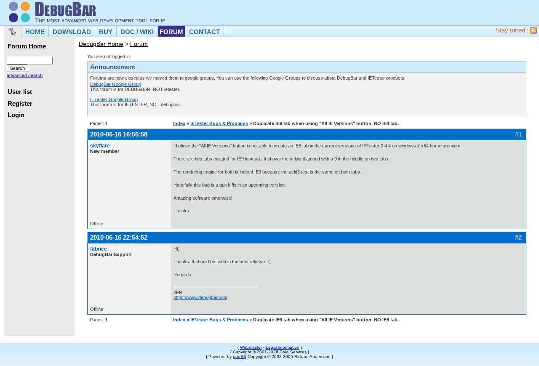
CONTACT (204, 31)
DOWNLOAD (72, 31)
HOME (35, 31)
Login (16, 115)
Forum (139, 43)
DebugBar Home (101, 43)
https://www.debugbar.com (200, 297)
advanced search (25, 75)
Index (179, 123)
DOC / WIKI (137, 31)
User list (20, 91)
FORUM (171, 31)
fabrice (98, 249)
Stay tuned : (513, 30)
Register (20, 103)
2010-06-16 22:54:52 (118, 237)
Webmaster (251, 347)
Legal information (282, 347)
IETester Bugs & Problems (219, 123)
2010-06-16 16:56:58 (118, 134)
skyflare (100, 146)
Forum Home (27, 46)
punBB (239, 356)
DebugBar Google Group (115, 84)
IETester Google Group (114, 99)
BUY (105, 31)
